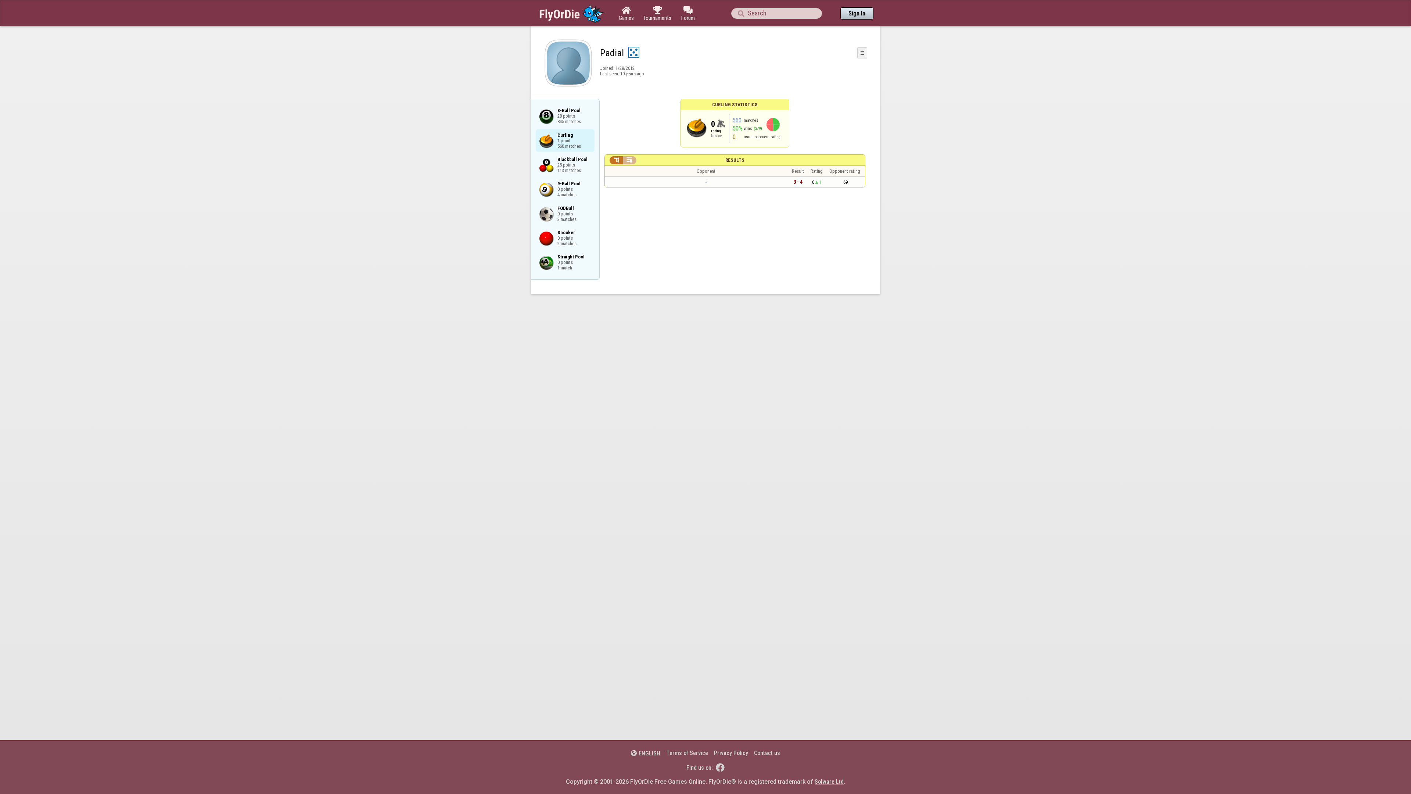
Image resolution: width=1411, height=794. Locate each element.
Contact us (767, 753)
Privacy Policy (731, 753)
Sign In (856, 13)
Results (734, 160)
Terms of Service (687, 753)
